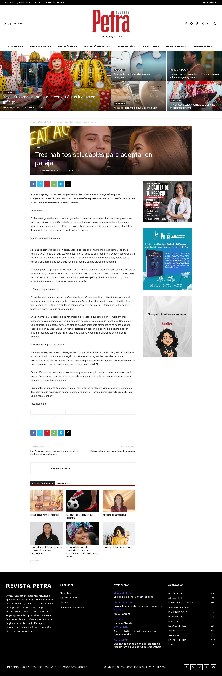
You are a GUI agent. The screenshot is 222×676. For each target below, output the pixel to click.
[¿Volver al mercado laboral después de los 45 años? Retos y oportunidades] (46, 533)
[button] (214, 23)
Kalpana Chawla (123, 623)
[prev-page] (32, 562)
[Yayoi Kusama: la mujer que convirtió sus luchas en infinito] (55, 81)
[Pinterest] (47, 184)
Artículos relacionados (42, 483)
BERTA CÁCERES (176, 100)
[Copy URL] (68, 184)
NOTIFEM (118, 610)
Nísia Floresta (122, 614)
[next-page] (37, 562)
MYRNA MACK (9, 92)
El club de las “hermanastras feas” (45, 515)
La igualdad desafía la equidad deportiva (138, 606)
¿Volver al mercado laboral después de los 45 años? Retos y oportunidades (46, 550)
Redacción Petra (46, 170)
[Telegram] (61, 184)
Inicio (32, 122)
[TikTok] (197, 24)
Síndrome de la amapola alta (115, 515)
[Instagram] (191, 24)
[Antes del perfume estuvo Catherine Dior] (138, 96)
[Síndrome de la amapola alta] (119, 501)
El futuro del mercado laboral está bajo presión (112, 451)
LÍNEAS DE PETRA (45, 122)
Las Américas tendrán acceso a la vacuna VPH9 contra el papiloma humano (54, 453)
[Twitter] (203, 24)
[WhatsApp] (54, 184)
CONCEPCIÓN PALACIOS (179, 70)
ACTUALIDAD (119, 70)
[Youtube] (208, 24)
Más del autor (63, 483)
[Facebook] (186, 24)
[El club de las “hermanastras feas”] (46, 501)
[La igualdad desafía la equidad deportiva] (82, 501)
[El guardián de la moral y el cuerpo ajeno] (119, 533)
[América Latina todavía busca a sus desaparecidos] (138, 66)
